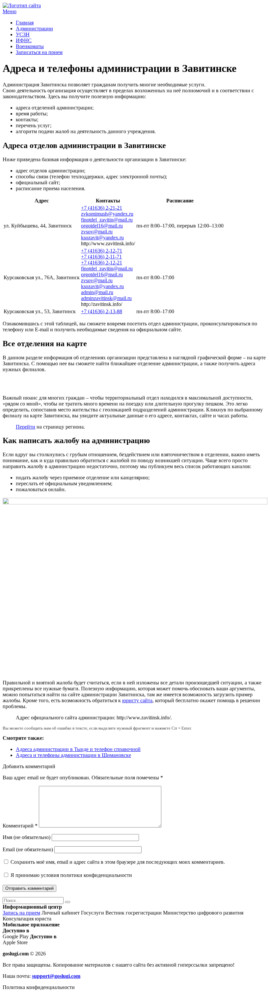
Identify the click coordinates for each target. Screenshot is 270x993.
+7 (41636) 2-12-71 (101, 251)
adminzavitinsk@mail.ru (106, 298)
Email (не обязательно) (28, 849)
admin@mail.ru (97, 292)
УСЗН (23, 34)
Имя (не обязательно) (26, 837)
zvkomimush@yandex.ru (107, 214)
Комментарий (20, 825)
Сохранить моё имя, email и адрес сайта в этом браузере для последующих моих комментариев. (118, 862)
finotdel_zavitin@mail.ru (107, 220)
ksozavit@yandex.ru (102, 237)
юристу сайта (137, 700)
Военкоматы (30, 46)
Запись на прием (21, 913)
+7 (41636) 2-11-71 (101, 256)
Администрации (34, 28)
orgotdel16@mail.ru (102, 225)
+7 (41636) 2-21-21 (101, 208)
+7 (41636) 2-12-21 (101, 262)
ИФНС (24, 40)
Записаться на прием (39, 52)
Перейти (25, 427)
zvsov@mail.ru (97, 231)
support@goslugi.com (56, 976)
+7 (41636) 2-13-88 (101, 311)
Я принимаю (70, 875)
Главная (25, 22)
